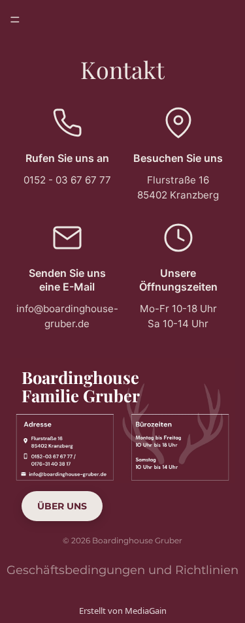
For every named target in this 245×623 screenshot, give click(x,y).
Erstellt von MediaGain (123, 610)
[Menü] (15, 20)
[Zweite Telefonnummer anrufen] (66, 461)
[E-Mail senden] (66, 473)
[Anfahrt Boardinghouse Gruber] (66, 441)
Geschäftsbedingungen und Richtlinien (122, 570)
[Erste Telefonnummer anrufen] (66, 457)
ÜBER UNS (62, 506)
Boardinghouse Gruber (137, 540)
